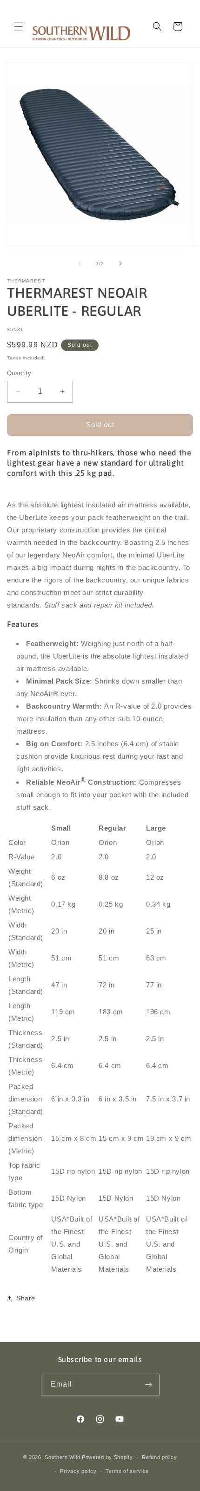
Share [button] (25, 1298)
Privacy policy (78, 1471)
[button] (18, 26)
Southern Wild (62, 1457)
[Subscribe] (149, 1384)
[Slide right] (120, 263)
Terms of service (127, 1471)
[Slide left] (79, 263)
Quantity (19, 373)
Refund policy (159, 1457)
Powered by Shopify (107, 1457)
